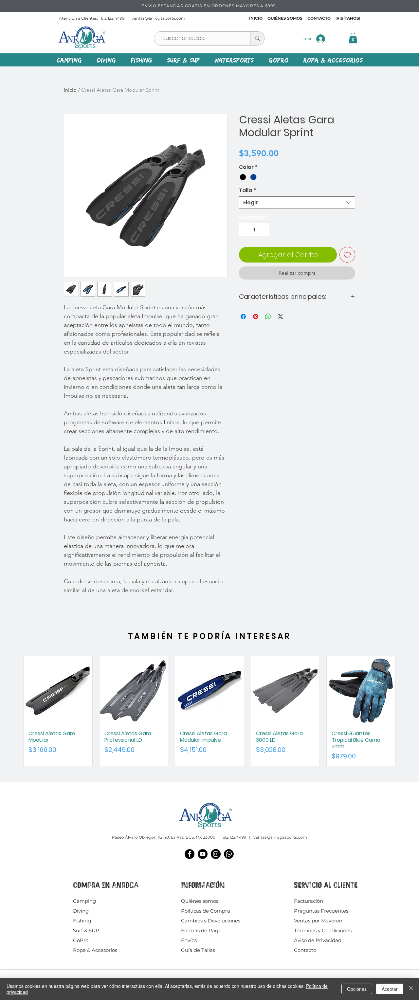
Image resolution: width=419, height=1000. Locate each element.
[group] (209, 711)
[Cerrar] (411, 989)
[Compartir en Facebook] (243, 316)
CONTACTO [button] (319, 18)
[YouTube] (203, 854)
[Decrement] (244, 230)
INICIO (256, 18)
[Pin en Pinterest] (256, 316)
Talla (247, 190)
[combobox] (297, 202)
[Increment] (263, 230)
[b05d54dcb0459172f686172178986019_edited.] (229, 854)
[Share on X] (280, 316)
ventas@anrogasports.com (158, 18)
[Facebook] (189, 854)
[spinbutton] (254, 230)
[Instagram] (216, 854)
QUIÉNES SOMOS (284, 18)
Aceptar (390, 989)
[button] (353, 38)
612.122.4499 (112, 18)
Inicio (70, 90)
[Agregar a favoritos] (347, 255)
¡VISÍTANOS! (348, 18)
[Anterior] (14, 711)
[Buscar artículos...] (257, 38)
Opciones (357, 989)
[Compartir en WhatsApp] (268, 316)
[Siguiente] (405, 711)
